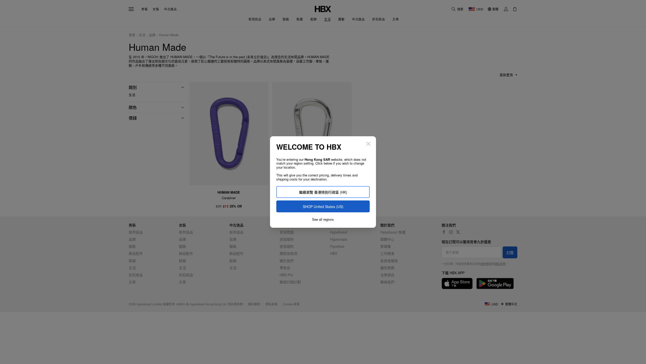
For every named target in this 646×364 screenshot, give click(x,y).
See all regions (323, 219)
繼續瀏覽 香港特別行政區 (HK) (323, 192)
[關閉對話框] (368, 144)
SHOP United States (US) (323, 206)
